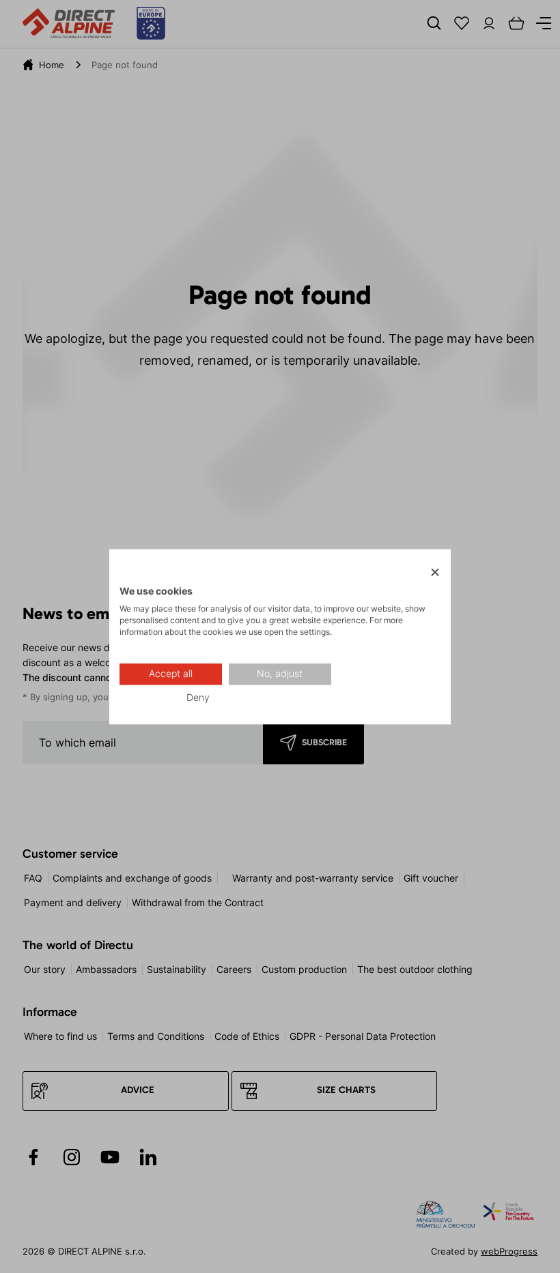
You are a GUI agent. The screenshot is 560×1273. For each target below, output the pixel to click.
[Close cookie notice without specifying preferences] (435, 572)
